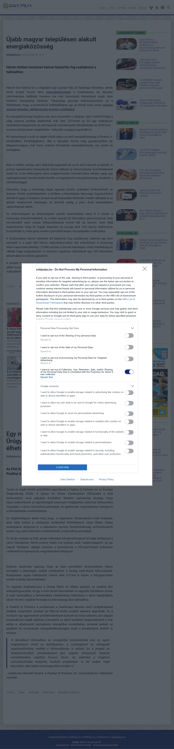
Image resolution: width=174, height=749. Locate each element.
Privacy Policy (106, 479)
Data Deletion (67, 479)
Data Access (87, 479)
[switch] (129, 335)
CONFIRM (62, 467)
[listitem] (87, 328)
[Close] (146, 270)
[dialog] (87, 374)
